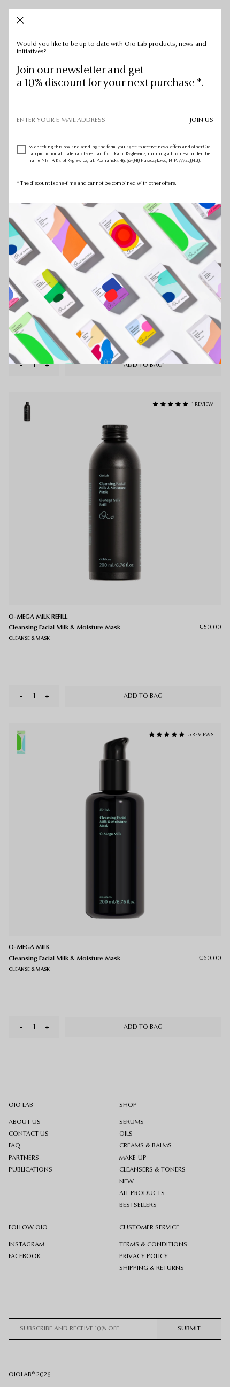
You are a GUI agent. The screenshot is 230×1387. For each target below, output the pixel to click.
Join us (201, 120)
